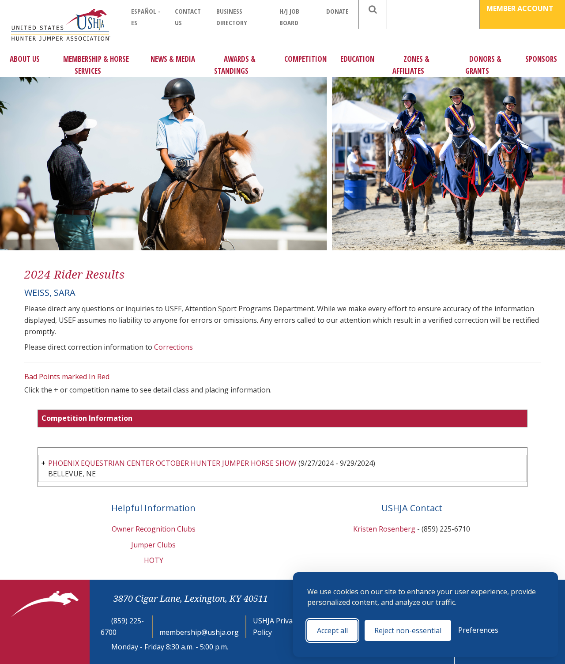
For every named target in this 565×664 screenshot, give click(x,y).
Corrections (173, 347)
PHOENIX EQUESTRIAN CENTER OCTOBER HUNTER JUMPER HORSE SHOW (172, 463)
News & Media (173, 59)
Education (357, 59)
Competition (305, 59)
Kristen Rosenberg (384, 529)
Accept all (332, 630)
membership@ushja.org (199, 632)
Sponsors (541, 59)
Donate (337, 11)
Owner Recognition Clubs (154, 529)
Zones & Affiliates (410, 65)
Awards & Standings (235, 65)
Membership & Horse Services (96, 65)
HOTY (153, 560)
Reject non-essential (407, 630)
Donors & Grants (483, 65)
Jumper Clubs (153, 545)
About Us (25, 59)
